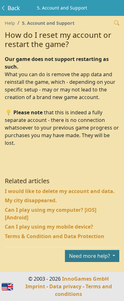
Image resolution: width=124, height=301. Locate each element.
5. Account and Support (48, 23)
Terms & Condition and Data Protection (54, 236)
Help (10, 23)
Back (13, 8)
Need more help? (90, 255)
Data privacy (65, 286)
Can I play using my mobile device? (49, 226)
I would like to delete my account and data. (60, 191)
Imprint (35, 286)
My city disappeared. (31, 200)
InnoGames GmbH (85, 278)
